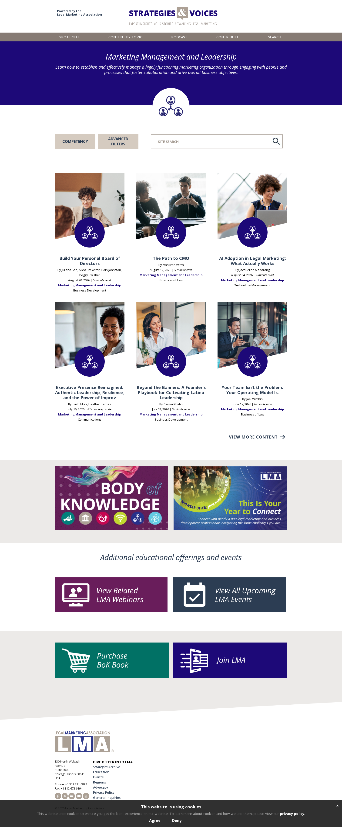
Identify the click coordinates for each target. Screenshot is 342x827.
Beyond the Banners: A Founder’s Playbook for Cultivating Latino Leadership (171, 392)
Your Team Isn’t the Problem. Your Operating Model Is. (252, 390)
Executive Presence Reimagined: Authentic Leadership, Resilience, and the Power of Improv (89, 392)
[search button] (276, 141)
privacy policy (292, 813)
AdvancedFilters (118, 141)
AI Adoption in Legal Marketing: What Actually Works (252, 261)
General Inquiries (107, 797)
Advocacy (100, 787)
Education (101, 772)
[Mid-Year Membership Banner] (230, 528)
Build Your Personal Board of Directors (89, 261)
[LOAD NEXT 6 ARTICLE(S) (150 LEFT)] (257, 437)
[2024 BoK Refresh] (111, 528)
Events (98, 777)
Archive (106, 767)
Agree (155, 820)
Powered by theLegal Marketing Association (79, 13)
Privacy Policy (103, 792)
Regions (99, 782)
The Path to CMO (171, 258)
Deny (176, 820)
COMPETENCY (75, 141)
